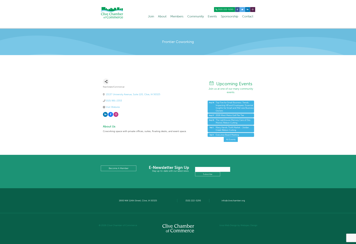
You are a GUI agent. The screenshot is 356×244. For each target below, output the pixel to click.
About (162, 16)
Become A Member (118, 168)
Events (212, 16)
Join (151, 16)
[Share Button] (106, 81)
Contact (247, 16)
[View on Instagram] (115, 116)
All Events (231, 139)
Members (176, 16)
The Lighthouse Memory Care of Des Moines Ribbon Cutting (233, 121)
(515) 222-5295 (225, 9)
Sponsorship (229, 16)
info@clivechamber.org (233, 200)
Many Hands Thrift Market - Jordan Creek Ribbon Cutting (232, 128)
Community (195, 16)
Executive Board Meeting (227, 135)
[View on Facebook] (110, 116)
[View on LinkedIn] (105, 116)
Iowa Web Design (228, 225)
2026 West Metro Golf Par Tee (230, 115)
